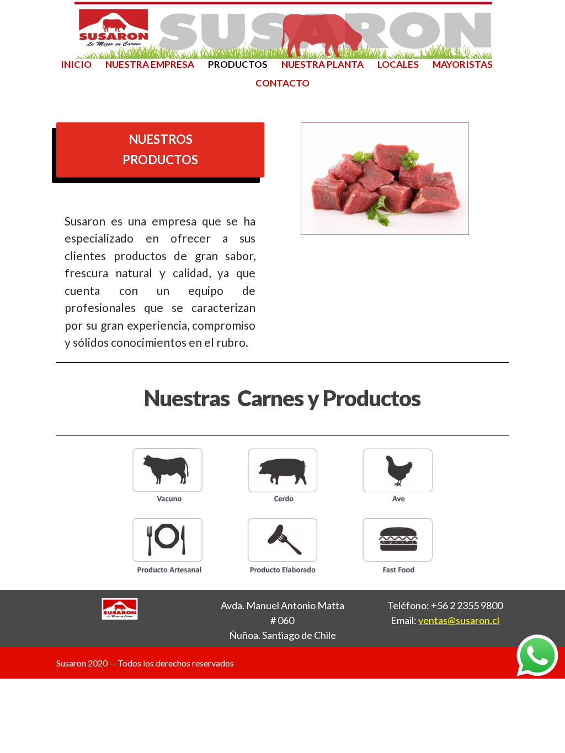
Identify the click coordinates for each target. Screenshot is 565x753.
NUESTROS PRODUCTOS (160, 149)
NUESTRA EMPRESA (149, 65)
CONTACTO (282, 84)
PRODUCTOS (238, 65)
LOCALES (398, 65)
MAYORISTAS (463, 65)
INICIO (76, 65)
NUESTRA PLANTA (322, 65)
